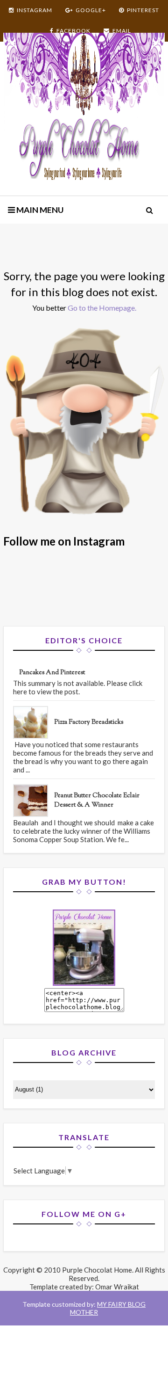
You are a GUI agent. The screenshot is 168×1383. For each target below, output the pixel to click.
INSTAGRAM (34, 10)
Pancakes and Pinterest (52, 672)
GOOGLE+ (91, 10)
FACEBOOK (73, 30)
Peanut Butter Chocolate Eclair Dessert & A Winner (97, 800)
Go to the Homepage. (102, 307)
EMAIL (121, 30)
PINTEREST (143, 10)
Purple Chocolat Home (97, 1270)
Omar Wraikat (117, 1286)
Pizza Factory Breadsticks (88, 722)
